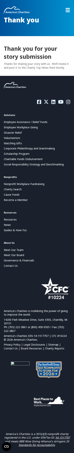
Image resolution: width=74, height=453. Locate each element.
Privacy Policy (12, 344)
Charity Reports (54, 348)
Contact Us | (12, 348)
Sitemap (53, 344)
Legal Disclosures (34, 344)
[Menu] (67, 10)
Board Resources (31, 348)
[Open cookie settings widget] (6, 446)
